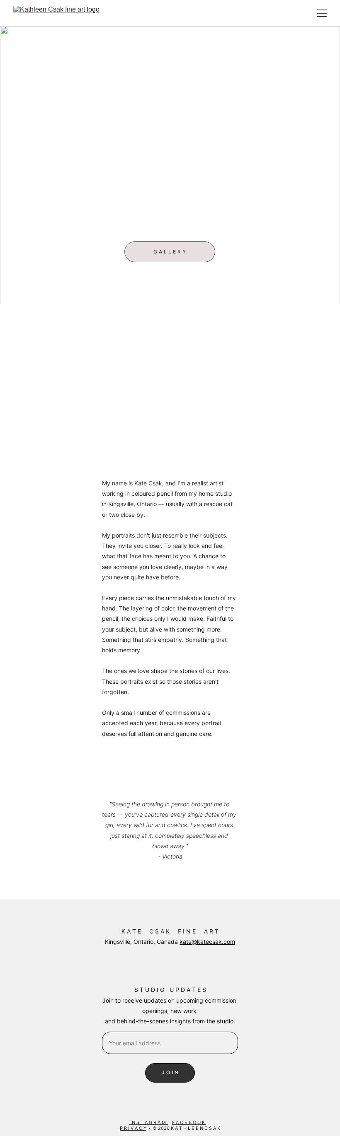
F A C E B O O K (189, 1122)
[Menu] (322, 13)
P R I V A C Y (133, 1128)
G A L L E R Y (169, 251)
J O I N (170, 1072)
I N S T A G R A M (148, 1122)
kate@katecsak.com (207, 941)
